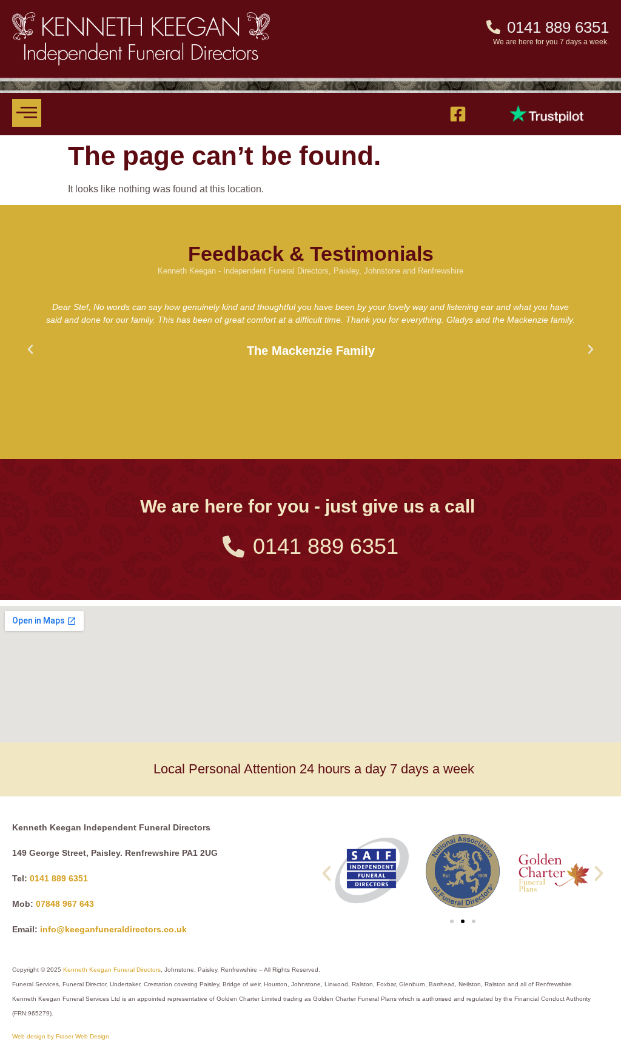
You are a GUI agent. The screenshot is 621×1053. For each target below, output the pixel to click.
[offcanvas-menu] (26, 113)
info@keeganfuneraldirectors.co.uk (113, 929)
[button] (30, 349)
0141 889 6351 (59, 878)
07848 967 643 (65, 904)
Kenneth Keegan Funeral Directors (112, 969)
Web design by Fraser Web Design (60, 1036)
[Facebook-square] (457, 114)
